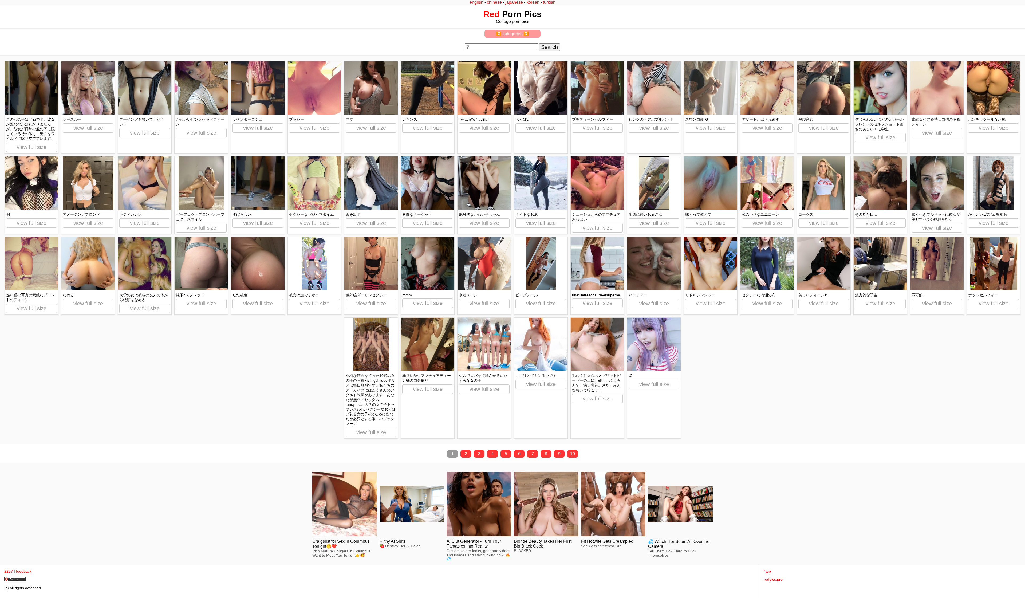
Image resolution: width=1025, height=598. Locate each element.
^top (767, 571)
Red (491, 14)
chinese (494, 2)
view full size (31, 147)
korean (532, 2)
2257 (8, 571)
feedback (23, 571)
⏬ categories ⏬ (512, 34)
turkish (549, 2)
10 (572, 453)
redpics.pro (773, 579)
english (476, 2)
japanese (514, 2)
